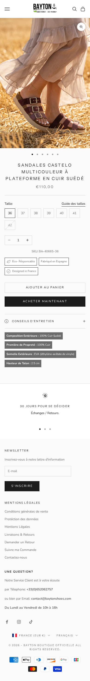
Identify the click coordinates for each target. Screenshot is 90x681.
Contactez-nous (16, 557)
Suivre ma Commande (20, 550)
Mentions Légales (17, 527)
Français (65, 635)
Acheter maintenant (45, 301)
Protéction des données (22, 519)
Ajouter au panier (45, 287)
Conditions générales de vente (26, 511)
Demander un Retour (20, 542)
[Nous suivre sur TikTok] (31, 622)
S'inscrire (22, 486)
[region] (45, 407)
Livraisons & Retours (20, 534)
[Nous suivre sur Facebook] (7, 622)
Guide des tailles (73, 204)
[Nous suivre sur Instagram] (19, 622)
